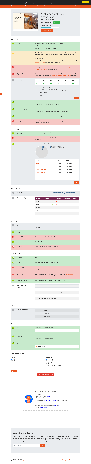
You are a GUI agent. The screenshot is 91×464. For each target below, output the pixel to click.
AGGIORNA (56, 22)
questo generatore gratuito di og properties (61, 75)
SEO (49, 363)
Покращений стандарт (41, 169)
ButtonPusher (22, 460)
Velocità (14, 359)
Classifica (36, 5)
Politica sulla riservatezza (66, 459)
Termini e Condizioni (65, 460)
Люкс (37, 166)
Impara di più (64, 3)
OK (85, 2)
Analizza (14, 371)
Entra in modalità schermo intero (45, 374)
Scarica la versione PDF (47, 30)
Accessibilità (50, 360)
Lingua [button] (77, 5)
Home (32, 5)
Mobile (13, 360)
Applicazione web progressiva (54, 365)
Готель (37, 163)
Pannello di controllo (54, 5)
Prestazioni (50, 359)
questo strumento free (40, 62)
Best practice (50, 362)
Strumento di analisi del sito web (20, 5)
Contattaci (46, 5)
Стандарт (38, 175)
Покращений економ (40, 172)
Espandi (76, 98)
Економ (37, 178)
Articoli (41, 5)
